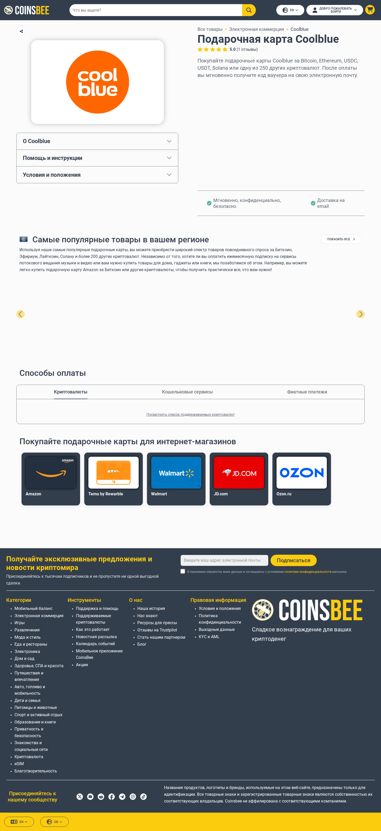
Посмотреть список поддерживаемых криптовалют (190, 414)
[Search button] (249, 10)
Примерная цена (215, 130)
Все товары (210, 29)
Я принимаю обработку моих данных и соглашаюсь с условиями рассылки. (267, 572)
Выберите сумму (216, 108)
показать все (339, 239)
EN (292, 10)
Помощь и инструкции (52, 157)
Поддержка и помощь (97, 608)
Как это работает (93, 629)
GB (56, 822)
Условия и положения (52, 174)
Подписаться (294, 560)
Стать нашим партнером (161, 637)
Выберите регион (216, 85)
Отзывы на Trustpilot (157, 630)
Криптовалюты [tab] (70, 392)
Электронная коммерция (256, 29)
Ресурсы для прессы (157, 622)
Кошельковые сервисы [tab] (187, 392)
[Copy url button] (21, 31)
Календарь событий (95, 643)
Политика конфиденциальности (220, 619)
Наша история (151, 608)
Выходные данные (217, 629)
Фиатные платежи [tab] (307, 392)
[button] (370, 10)
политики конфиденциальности (308, 572)
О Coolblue (36, 141)
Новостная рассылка (96, 636)
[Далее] (360, 314)
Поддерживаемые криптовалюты (93, 619)
